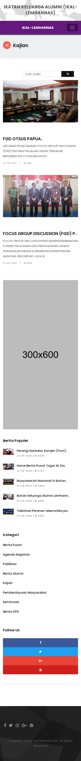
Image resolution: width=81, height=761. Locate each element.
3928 (29, 263)
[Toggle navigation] (72, 27)
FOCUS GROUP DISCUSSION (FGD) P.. (40, 233)
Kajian (11, 129)
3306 (29, 163)
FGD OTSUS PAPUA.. (23, 139)
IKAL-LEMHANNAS (38, 27)
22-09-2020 (10, 163)
